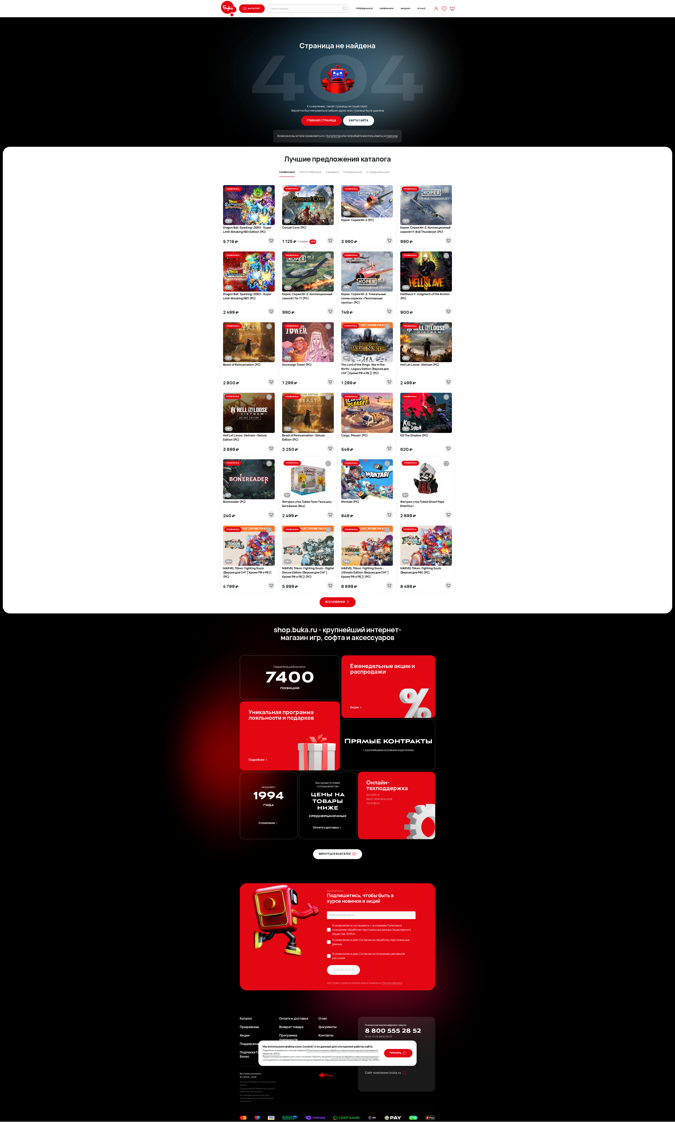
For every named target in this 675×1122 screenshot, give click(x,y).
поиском (392, 136)
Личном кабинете (392, 983)
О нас (421, 8)
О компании (267, 823)
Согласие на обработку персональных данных (354, 1057)
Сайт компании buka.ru (383, 1073)
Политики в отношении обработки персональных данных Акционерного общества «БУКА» (371, 930)
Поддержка (249, 1044)
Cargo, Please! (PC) (354, 435)
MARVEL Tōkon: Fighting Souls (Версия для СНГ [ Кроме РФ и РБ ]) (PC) (247, 572)
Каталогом (334, 136)
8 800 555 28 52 (393, 1030)
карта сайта (358, 120)
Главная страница (321, 120)
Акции (405, 8)
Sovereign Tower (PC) (297, 365)
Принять (396, 1053)
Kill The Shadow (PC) (414, 435)
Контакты (326, 1035)
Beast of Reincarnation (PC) (242, 365)
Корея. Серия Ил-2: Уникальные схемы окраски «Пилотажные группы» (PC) (363, 298)
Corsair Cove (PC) (294, 227)
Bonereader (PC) (234, 502)
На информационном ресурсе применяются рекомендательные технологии (256, 1098)
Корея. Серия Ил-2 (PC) (357, 220)
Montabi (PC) (350, 502)
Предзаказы (249, 1027)
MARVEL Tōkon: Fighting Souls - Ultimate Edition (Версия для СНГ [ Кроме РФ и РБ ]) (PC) (365, 572)
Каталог (246, 1018)
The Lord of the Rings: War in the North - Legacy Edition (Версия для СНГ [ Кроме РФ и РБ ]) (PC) (365, 369)
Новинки (386, 8)
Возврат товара (291, 1027)
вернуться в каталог (335, 854)
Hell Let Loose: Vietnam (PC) (419, 365)
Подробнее (257, 760)
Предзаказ (364, 8)
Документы (328, 1027)
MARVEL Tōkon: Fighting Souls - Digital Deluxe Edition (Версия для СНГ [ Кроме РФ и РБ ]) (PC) (308, 572)
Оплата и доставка (326, 827)
